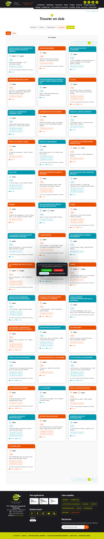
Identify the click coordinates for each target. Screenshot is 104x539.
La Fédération (41, 5)
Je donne (72, 7)
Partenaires (88, 508)
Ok (86, 527)
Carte (13, 33)
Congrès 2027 (46, 7)
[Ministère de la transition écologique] (53, 501)
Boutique (84, 7)
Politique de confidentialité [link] (57, 273)
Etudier (66, 5)
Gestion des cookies (84, 535)
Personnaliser (44, 273)
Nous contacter (19, 515)
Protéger (72, 5)
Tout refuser (59, 270)
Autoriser (33, 520)
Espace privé (92, 7)
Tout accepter (47, 270)
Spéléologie (49, 5)
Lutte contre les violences (59, 7)
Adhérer (37, 7)
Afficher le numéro (17, 66)
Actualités (16, 535)
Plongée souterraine (89, 5)
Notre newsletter (68, 508)
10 (92, 43)
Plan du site (73, 535)
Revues (78, 7)
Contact (93, 504)
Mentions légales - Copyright (37, 535)
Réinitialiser (61, 27)
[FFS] (20, 3)
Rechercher (70, 27)
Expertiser (79, 5)
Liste (8, 33)
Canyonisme (58, 5)
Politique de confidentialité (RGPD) (57, 535)
